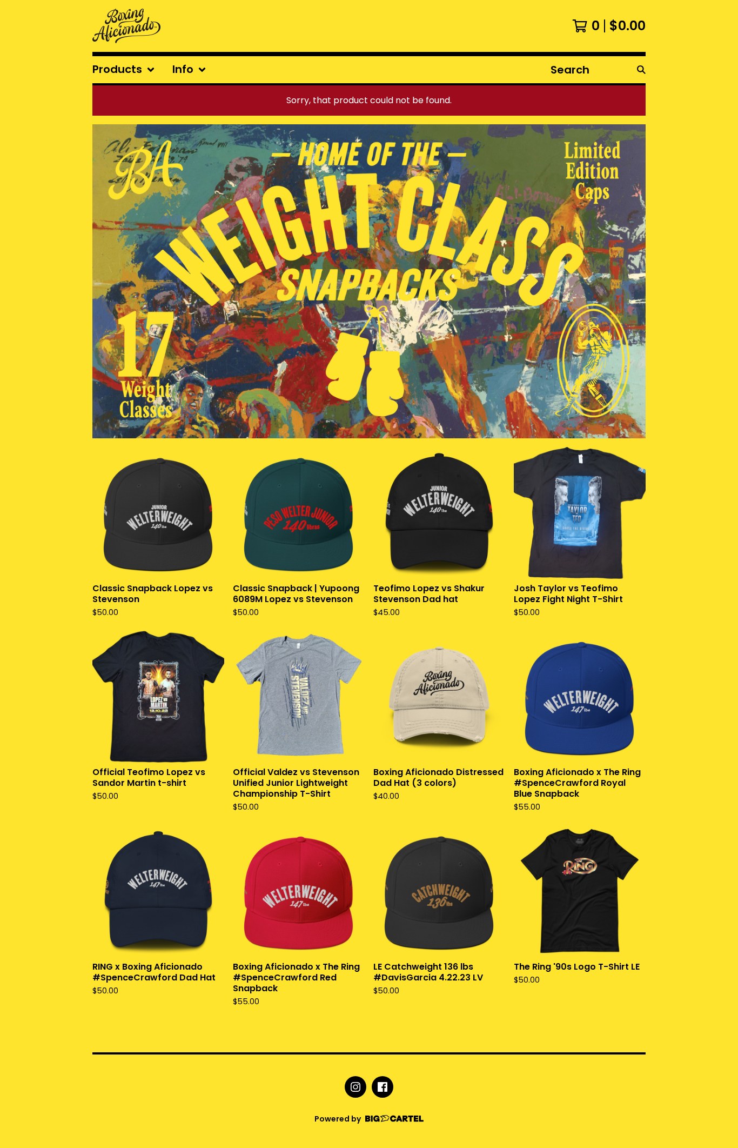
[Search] (641, 69)
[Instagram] (355, 1087)
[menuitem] (123, 69)
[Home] (126, 26)
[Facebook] (382, 1087)
